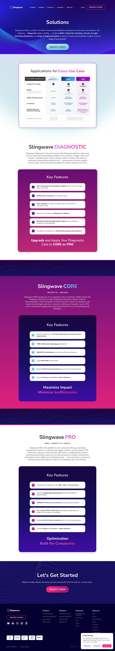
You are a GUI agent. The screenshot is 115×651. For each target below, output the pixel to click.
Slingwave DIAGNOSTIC (65, 616)
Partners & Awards (97, 619)
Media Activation (47, 622)
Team (93, 613)
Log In (83, 7)
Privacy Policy (24, 647)
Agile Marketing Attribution (49, 616)
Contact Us (95, 630)
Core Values (95, 624)
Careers (94, 622)
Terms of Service (12, 647)
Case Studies (79, 617)
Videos (77, 623)
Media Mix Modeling (47, 613)
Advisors (94, 616)
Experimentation (47, 619)
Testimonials (95, 627)
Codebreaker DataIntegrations (80, 614)
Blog (77, 620)
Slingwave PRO (63, 622)
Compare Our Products (64, 613)
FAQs (77, 626)
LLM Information (96, 632)
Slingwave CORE (63, 619)
